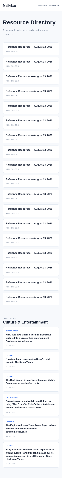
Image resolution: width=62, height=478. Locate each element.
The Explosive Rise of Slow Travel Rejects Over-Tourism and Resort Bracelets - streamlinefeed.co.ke (31, 428)
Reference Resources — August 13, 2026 (29, 47)
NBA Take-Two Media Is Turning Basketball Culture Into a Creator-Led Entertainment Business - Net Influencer (28, 337)
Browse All (54, 5)
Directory (42, 5)
